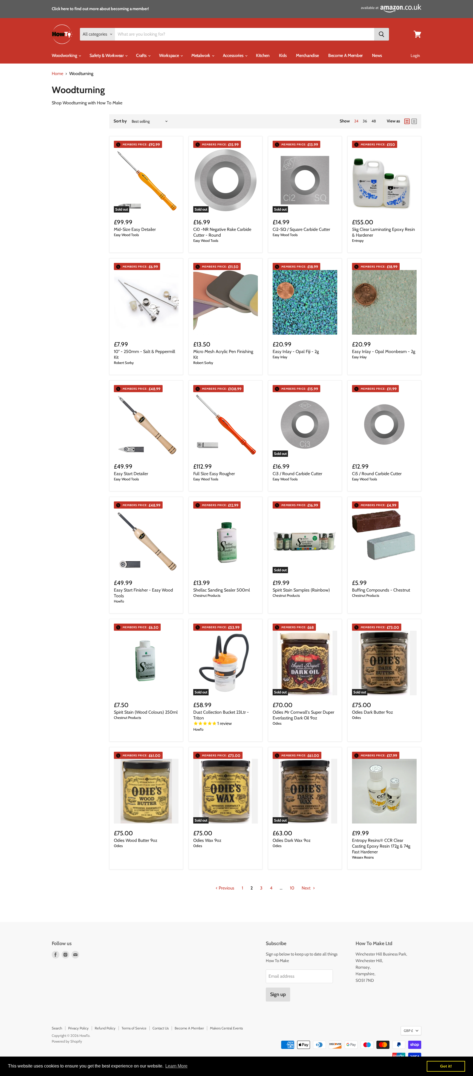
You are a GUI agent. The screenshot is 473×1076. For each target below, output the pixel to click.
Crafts (142, 55)
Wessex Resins (363, 857)
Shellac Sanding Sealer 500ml (221, 590)
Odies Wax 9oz (207, 840)
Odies (277, 723)
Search (57, 1028)
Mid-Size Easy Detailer (135, 229)
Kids (283, 55)
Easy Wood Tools (126, 235)
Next (307, 888)
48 (373, 121)
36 (365, 121)
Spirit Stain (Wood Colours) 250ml (146, 712)
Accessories (233, 55)
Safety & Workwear (107, 55)
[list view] (414, 121)
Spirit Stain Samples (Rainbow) (301, 590)
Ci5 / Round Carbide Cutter (377, 473)
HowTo (119, 601)
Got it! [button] (446, 1066)
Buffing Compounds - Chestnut (381, 590)
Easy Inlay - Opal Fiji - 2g (296, 351)
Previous (226, 888)
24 (356, 121)
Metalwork (201, 55)
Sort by (120, 121)
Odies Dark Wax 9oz (292, 840)
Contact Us (160, 1028)
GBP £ (408, 1030)
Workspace (169, 55)
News (377, 55)
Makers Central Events (226, 1028)
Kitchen (263, 55)
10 (292, 888)
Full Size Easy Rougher (214, 473)
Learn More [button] (176, 1066)
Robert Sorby (124, 362)
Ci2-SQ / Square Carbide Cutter (301, 229)
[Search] (381, 34)
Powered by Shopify (67, 1041)
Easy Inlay (280, 357)
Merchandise (307, 55)
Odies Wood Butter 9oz (135, 840)
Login (415, 55)
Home (57, 73)
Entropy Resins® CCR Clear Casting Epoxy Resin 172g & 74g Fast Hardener (381, 846)
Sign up (278, 994)
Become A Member (345, 55)
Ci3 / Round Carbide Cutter (297, 473)
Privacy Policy (78, 1028)
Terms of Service (134, 1028)
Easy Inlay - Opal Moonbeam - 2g (383, 351)
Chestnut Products (206, 595)
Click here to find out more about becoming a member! (100, 8)
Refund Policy (105, 1028)
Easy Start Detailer (131, 473)
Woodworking (65, 55)
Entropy (358, 240)
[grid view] (407, 121)
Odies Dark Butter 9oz (372, 712)
